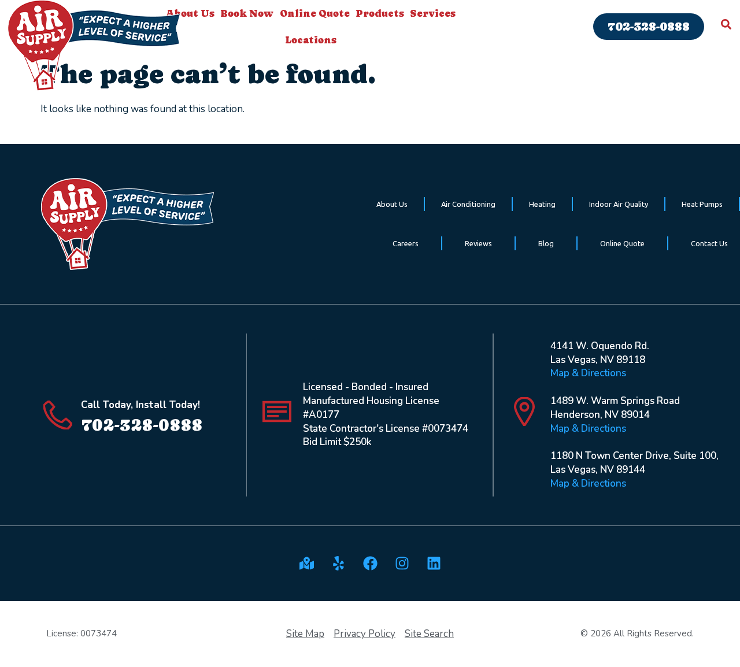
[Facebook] (370, 563)
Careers (406, 243)
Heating (542, 204)
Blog (546, 243)
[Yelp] (338, 563)
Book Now (246, 13)
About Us (392, 204)
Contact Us (709, 243)
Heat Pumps (702, 204)
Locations (310, 40)
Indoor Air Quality (618, 204)
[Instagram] (401, 563)
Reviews (478, 243)
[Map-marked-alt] (306, 563)
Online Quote (315, 13)
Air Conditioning (468, 204)
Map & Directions (588, 373)
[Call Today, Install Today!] (57, 415)
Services (433, 13)
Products (380, 13)
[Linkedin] (433, 563)
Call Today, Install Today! (140, 405)
